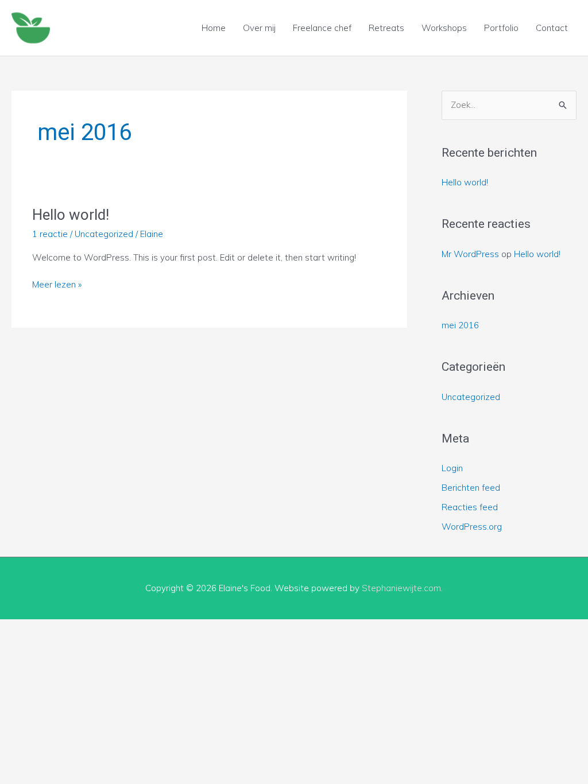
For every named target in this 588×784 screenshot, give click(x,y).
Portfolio (501, 27)
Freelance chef (322, 27)
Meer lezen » (57, 284)
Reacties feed (470, 507)
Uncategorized (104, 233)
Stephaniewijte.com (401, 588)
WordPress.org (472, 526)
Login (452, 468)
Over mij (259, 27)
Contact (552, 27)
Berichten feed (471, 487)
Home (214, 27)
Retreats (386, 27)
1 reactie (50, 233)
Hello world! (70, 214)
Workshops (444, 27)
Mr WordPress (470, 254)
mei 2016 (460, 325)
